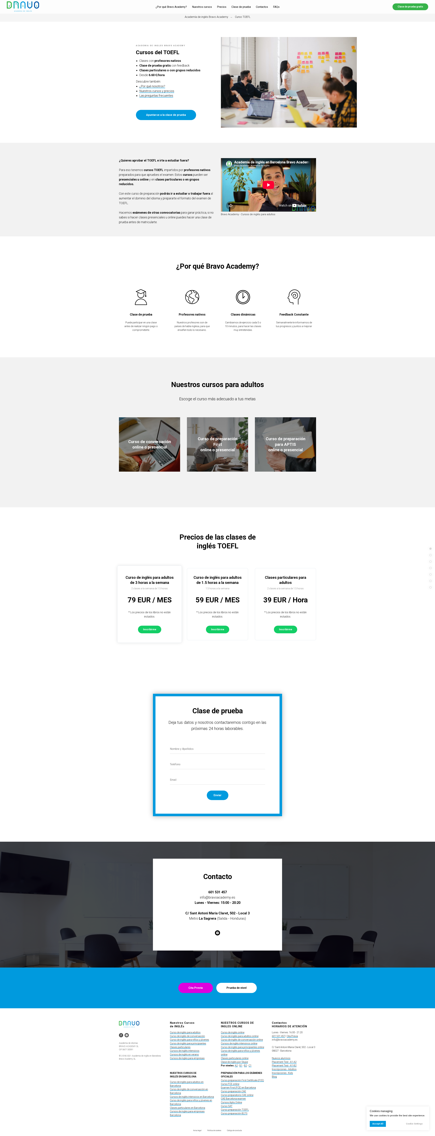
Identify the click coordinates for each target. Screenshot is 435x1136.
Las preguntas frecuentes (156, 95)
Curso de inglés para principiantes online (242, 1047)
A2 (236, 1065)
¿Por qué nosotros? (152, 86)
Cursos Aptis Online (231, 1102)
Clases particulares (180, 1047)
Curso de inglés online (232, 1032)
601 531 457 (278, 1036)
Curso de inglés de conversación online (242, 1039)
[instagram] (217, 932)
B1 (240, 1065)
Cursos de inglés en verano (184, 1054)
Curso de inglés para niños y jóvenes (189, 1039)
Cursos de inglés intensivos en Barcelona (192, 1096)
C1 (250, 1065)
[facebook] (121, 1035)
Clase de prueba (241, 6)
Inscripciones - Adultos (284, 1069)
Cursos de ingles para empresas (187, 1058)
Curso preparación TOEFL (235, 1109)
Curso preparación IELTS (234, 1113)
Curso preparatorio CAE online (237, 1095)
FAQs (276, 6)
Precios (221, 6)
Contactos (262, 6)
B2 (245, 1065)
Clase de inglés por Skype (234, 1062)
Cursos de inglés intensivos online (239, 1043)
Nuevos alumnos (281, 1058)
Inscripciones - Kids (282, 1073)
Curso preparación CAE (233, 1091)
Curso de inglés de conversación (187, 1036)
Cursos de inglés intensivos (184, 1050)
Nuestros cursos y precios (156, 91)
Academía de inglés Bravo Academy (206, 17)
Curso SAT (226, 1106)
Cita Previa (292, 1036)
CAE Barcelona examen (233, 1098)
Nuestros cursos (202, 6)
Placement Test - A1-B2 (284, 1065)
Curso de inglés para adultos (185, 1032)
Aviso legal (197, 1130)
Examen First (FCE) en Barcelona (238, 1087)
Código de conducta (234, 1130)
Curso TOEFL (242, 17)
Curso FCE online (230, 1084)
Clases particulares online (234, 1058)
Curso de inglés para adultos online (239, 1036)
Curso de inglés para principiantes (188, 1043)
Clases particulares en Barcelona (187, 1107)
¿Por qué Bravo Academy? (171, 6)
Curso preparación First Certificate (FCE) (242, 1080)
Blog (274, 1076)
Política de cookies (214, 1130)
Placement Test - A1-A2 (284, 1062)
